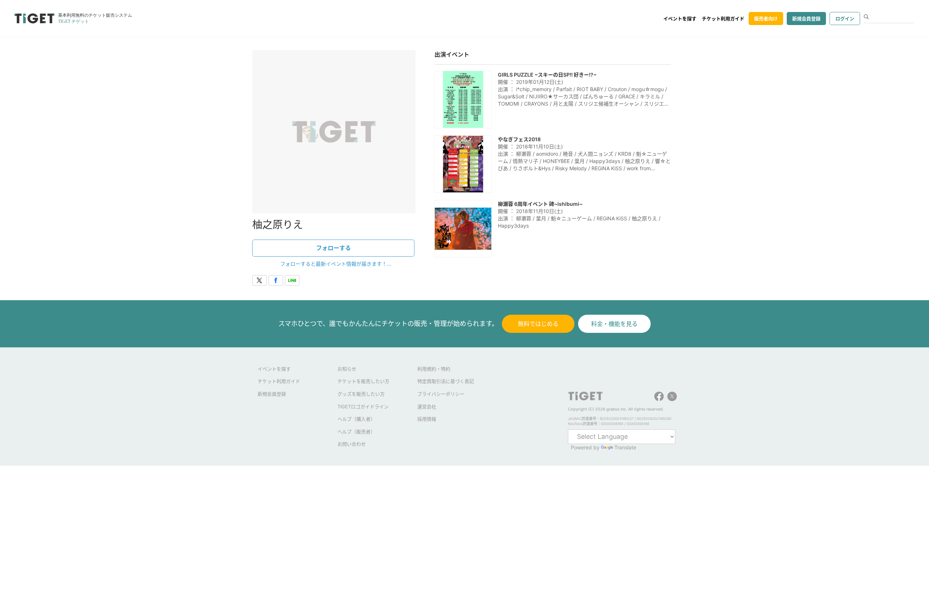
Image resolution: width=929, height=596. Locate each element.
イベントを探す (679, 18)
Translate (625, 447)
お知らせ (346, 369)
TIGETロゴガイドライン (363, 406)
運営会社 (426, 406)
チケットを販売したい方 (363, 381)
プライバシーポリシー (440, 394)
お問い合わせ (351, 444)
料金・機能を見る (614, 323)
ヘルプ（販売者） (356, 431)
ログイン (844, 18)
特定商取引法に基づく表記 (445, 381)
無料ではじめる (538, 323)
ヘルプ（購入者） (356, 419)
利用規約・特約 (433, 369)
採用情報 (426, 419)
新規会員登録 (806, 18)
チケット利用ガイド (723, 18)
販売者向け (766, 18)
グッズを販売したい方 (361, 394)
